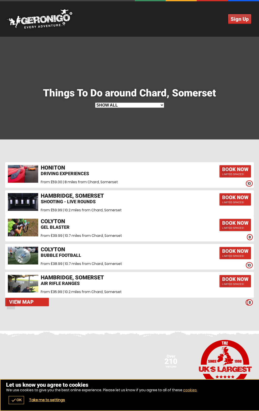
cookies (190, 390)
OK (16, 400)
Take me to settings (47, 399)
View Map (21, 302)
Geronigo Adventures (129, 19)
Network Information (225, 364)
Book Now (235, 171)
